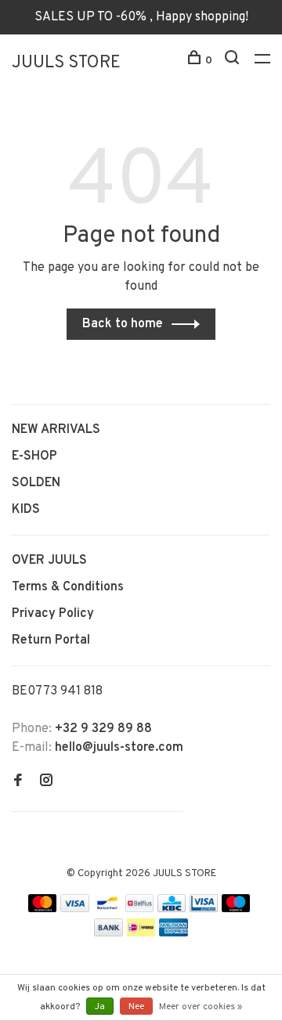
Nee (136, 1007)
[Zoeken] (234, 60)
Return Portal (51, 640)
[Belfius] (139, 909)
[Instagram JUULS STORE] (46, 782)
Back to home (122, 324)
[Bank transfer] (108, 933)
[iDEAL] (141, 933)
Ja (100, 1007)
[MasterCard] (42, 909)
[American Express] (173, 933)
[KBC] (171, 909)
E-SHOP (34, 456)
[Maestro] (236, 909)
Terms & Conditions (68, 587)
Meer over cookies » (200, 1007)
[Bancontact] (107, 909)
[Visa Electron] (204, 909)
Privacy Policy (53, 614)
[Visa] (74, 909)
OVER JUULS (49, 560)
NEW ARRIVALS (56, 430)
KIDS (26, 510)
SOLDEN (36, 483)
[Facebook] (18, 782)
